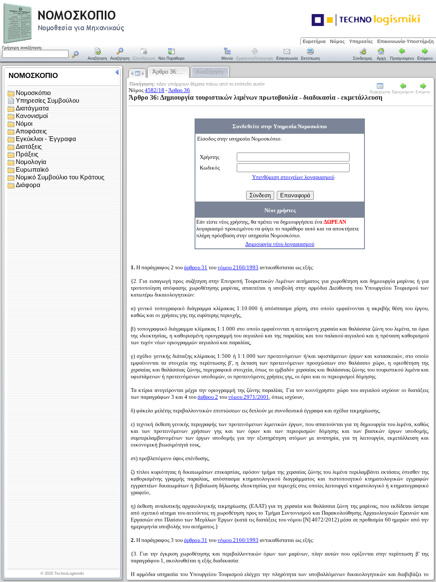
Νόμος (337, 41)
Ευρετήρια (314, 41)
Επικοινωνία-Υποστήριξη (405, 41)
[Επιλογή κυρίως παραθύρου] (97, 54)
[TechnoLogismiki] (97, 42)
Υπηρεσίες (361, 41)
